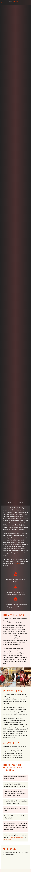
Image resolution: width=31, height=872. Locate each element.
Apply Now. (7, 839)
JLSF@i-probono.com (18, 837)
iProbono (17, 563)
